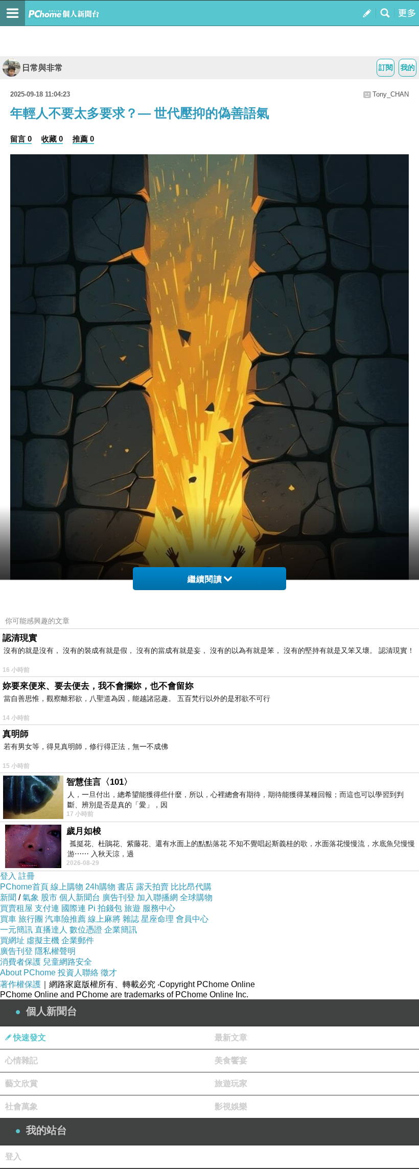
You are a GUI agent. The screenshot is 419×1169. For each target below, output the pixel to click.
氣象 (30, 897)
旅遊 (132, 908)
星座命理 (157, 919)
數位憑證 (85, 929)
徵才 (109, 972)
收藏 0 (52, 138)
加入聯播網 (157, 897)
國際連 (73, 908)
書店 (126, 886)
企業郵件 (77, 940)
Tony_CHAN (391, 94)
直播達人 (51, 929)
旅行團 (30, 919)
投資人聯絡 (78, 972)
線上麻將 (104, 919)
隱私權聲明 (55, 951)
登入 (8, 876)
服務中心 (159, 908)
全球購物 (196, 897)
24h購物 (100, 886)
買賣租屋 (16, 908)
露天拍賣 (152, 886)
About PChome (28, 972)
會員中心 (192, 919)
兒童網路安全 (67, 961)
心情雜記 (21, 1060)
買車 (8, 919)
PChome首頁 (24, 886)
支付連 (47, 908)
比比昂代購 (191, 886)
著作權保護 (20, 984)
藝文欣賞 (21, 1083)
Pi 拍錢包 (105, 908)
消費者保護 (20, 961)
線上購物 (67, 886)
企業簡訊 (120, 929)
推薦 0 (83, 138)
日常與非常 (42, 67)
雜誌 (131, 919)
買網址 (12, 940)
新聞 (8, 897)
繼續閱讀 (205, 579)
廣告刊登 (118, 897)
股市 (49, 897)
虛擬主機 (43, 940)
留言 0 (21, 138)
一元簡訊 (16, 929)
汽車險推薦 (65, 919)
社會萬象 (21, 1106)
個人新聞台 (79, 897)
